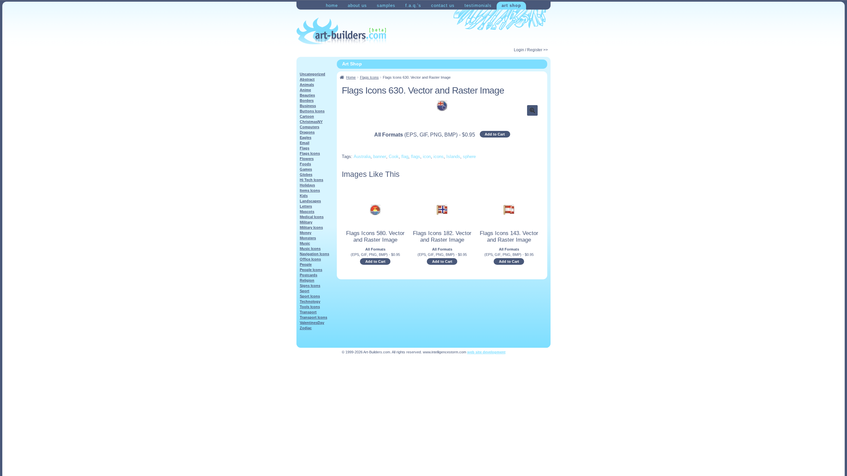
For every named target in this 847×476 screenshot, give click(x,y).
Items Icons (310, 190)
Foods (305, 164)
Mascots (307, 212)
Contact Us (443, 5)
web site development (486, 352)
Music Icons (310, 249)
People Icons (311, 270)
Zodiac (306, 328)
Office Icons (310, 259)
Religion (307, 280)
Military (306, 222)
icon (427, 156)
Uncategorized (312, 74)
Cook (394, 156)
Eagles (305, 137)
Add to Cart (495, 134)
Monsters (308, 238)
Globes (306, 175)
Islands (453, 156)
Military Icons (311, 227)
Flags (304, 148)
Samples (386, 5)
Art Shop (511, 5)
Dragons (307, 132)
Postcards (308, 275)
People (306, 264)
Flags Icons (369, 77)
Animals (307, 85)
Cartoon (307, 116)
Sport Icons (310, 296)
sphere (469, 156)
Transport (308, 312)
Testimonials (478, 5)
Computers (309, 127)
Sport (304, 291)
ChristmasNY (311, 122)
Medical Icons (312, 217)
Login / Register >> (531, 50)
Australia (362, 156)
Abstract (307, 79)
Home (332, 5)
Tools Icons (310, 307)
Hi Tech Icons (311, 180)
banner (379, 156)
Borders (307, 100)
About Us (357, 5)
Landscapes (310, 201)
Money (305, 233)
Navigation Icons (314, 254)
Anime (305, 90)
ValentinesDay (312, 323)
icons (438, 156)
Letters (306, 206)
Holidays (307, 185)
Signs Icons (310, 286)
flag (404, 156)
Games (306, 169)
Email (304, 143)
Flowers (307, 159)
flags (415, 156)
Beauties (307, 95)
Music (305, 243)
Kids (304, 196)
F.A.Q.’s (413, 5)
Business (308, 106)
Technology (310, 301)
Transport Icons (313, 317)
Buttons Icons (312, 111)
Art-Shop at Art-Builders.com (341, 31)
